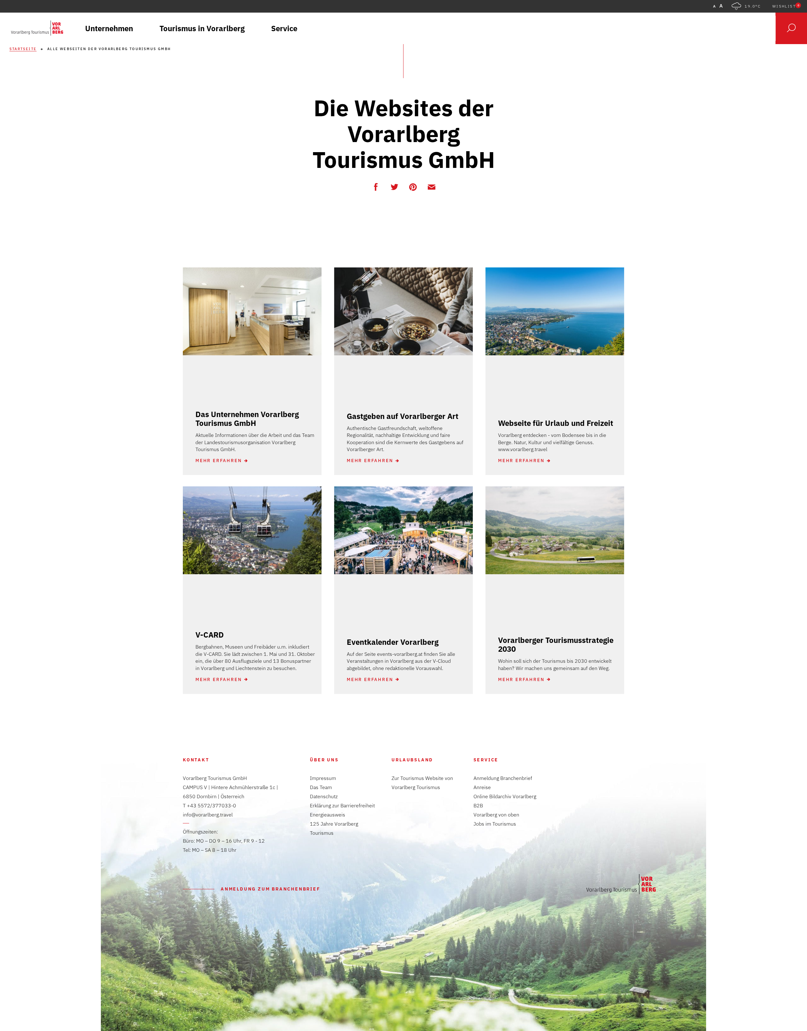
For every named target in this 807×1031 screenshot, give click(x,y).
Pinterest (413, 187)
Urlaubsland (412, 760)
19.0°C (753, 6)
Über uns (324, 760)
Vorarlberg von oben (496, 814)
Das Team (321, 787)
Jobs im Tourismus (494, 824)
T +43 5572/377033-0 (209, 805)
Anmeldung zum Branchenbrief (270, 889)
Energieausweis (327, 814)
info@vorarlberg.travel (208, 814)
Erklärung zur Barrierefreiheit (342, 805)
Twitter (394, 187)
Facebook (375, 187)
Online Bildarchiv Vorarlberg (504, 796)
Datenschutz (324, 796)
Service (486, 760)
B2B (478, 805)
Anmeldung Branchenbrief (502, 778)
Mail (431, 187)
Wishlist (785, 6)
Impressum (323, 778)
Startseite (23, 49)
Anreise (482, 787)
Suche (791, 28)
